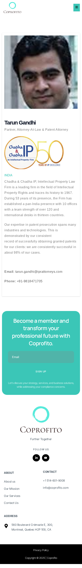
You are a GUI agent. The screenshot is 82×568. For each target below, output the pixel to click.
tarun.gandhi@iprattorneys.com (38, 271)
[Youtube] (45, 457)
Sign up (41, 371)
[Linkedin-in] (36, 457)
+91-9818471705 (30, 281)
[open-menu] (76, 8)
